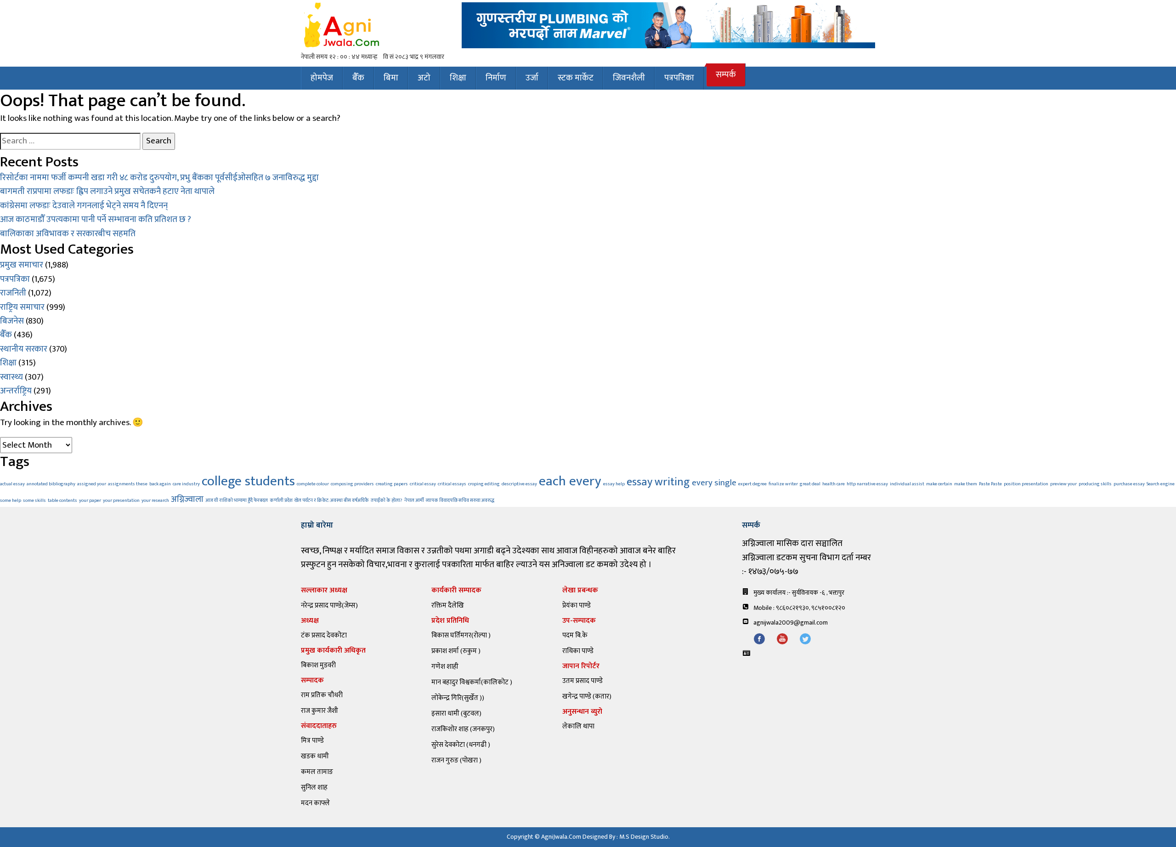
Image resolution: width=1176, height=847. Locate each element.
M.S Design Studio (643, 836)
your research (155, 500)
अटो (424, 78)
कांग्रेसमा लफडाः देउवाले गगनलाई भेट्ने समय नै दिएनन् (84, 206)
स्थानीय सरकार (23, 349)
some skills (34, 500)
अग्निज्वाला (187, 499)
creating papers (392, 484)
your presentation (121, 500)
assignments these (127, 484)
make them (965, 484)
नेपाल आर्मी (414, 500)
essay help (614, 484)
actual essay (12, 484)
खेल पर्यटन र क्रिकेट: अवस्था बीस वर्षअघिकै (331, 500)
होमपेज (322, 78)
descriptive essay (519, 484)
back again (160, 484)
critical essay (423, 484)
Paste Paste (990, 484)
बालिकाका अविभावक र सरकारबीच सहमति (68, 234)
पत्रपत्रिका (679, 78)
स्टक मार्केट (576, 78)
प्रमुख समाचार (21, 265)
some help (10, 500)
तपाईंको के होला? (386, 500)
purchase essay (1129, 484)
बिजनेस (12, 321)
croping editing (484, 484)
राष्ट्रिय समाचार (22, 307)
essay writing (658, 481)
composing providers (352, 484)
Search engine (1161, 484)
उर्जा (532, 78)
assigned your (91, 484)
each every (570, 481)
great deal (810, 484)
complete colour (313, 484)
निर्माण (496, 78)
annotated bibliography (51, 484)
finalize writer (783, 484)
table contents (62, 500)
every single (714, 482)
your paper (90, 500)
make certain (939, 484)
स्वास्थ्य (11, 377)
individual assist (907, 484)
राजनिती (13, 293)
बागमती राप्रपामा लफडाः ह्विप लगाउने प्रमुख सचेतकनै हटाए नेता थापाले (107, 191)
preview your (1063, 484)
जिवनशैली (629, 78)
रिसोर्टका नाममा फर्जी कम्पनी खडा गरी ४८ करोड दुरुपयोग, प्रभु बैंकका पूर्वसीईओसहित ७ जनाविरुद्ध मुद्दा (159, 178)
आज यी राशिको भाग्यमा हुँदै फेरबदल (236, 500)
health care (833, 484)
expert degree (752, 484)
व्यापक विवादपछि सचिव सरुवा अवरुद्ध (460, 500)
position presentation (1026, 484)
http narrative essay (867, 484)
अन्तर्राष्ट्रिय (16, 391)
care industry (186, 484)
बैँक (358, 78)
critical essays (452, 484)
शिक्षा (458, 78)
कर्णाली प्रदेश (281, 500)
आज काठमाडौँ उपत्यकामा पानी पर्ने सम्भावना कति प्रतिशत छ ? (95, 219)
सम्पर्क (726, 75)
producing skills (1095, 484)
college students (248, 481)
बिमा (391, 78)
